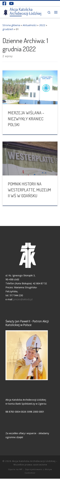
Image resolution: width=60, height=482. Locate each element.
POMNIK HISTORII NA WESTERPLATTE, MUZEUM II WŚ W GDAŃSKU (29, 189)
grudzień (7, 29)
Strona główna (11, 25)
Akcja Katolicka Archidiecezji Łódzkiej (34, 461)
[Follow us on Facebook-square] (4, 3)
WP (20, 469)
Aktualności (29, 25)
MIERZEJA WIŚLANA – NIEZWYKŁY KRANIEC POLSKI (26, 118)
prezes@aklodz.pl (23, 299)
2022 (42, 25)
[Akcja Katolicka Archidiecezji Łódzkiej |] (5, 11)
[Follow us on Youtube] (11, 3)
